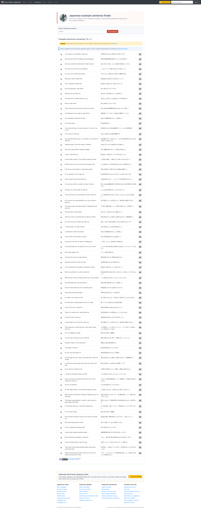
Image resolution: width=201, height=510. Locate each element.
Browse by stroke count (109, 491)
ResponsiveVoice (123, 49)
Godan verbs (61, 493)
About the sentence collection (111, 498)
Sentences (37, 2)
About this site (128, 493)
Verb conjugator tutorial (131, 500)
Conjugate (61, 500)
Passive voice (83, 493)
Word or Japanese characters (67, 28)
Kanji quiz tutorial (129, 502)
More (56, 2)
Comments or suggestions (132, 496)
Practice (50, 2)
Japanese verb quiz (130, 487)
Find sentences (112, 31)
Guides (30, 2)
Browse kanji (105, 489)
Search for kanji (106, 487)
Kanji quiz (127, 489)
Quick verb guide (84, 487)
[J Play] (140, 54)
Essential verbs (61, 491)
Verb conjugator (62, 487)
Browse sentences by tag (109, 496)
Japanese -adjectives (85, 500)
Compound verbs (63, 498)
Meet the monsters (129, 498)
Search (197, 2)
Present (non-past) (84, 489)
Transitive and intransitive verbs (88, 496)
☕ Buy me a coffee (135, 476)
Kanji (44, 2)
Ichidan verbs (61, 496)
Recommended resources (131, 491)
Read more (114, 43)
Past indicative (83, 491)
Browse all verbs (62, 489)
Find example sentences (109, 493)
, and (84, 498)
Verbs (24, 2)
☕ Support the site (165, 2)
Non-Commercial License (73, 459)
